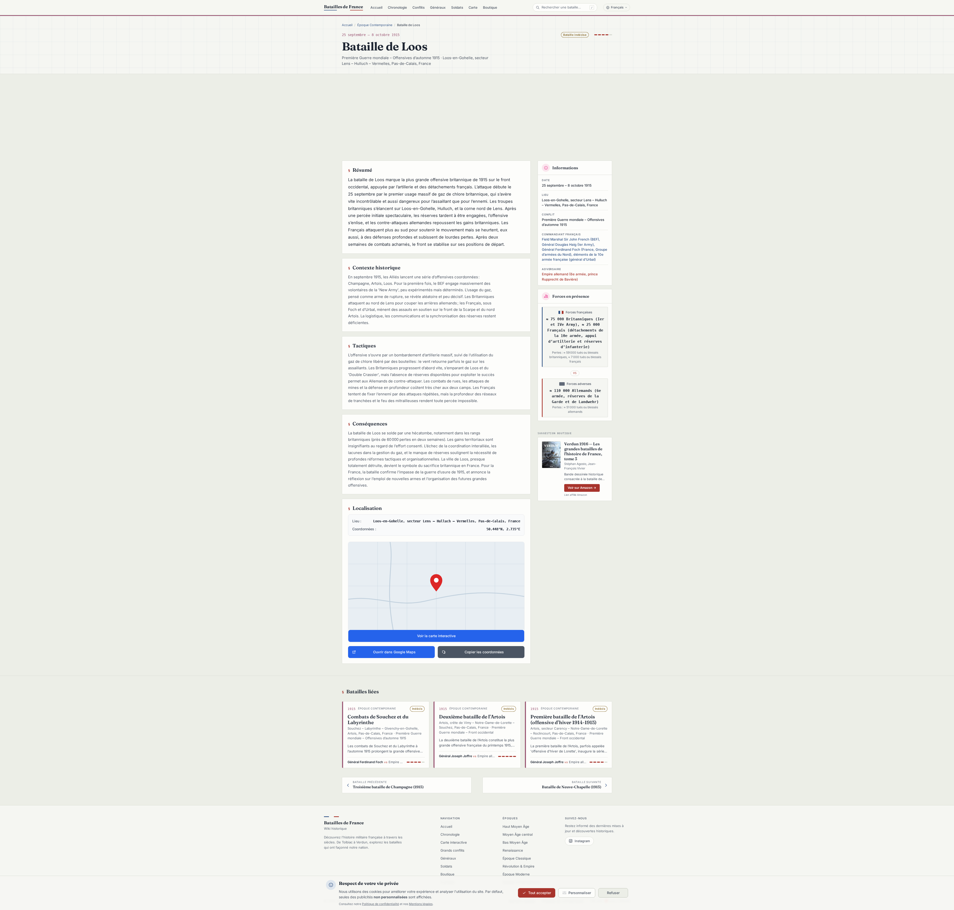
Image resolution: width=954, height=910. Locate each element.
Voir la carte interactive (436, 636)
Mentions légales (421, 904)
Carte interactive (453, 842)
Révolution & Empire (518, 866)
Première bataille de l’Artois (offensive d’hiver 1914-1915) (563, 719)
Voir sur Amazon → (582, 488)
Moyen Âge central (518, 834)
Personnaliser (579, 893)
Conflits (418, 7)
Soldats (457, 7)
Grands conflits (452, 850)
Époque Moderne (516, 874)
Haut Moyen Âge (516, 826)
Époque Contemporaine (374, 25)
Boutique (490, 7)
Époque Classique (517, 858)
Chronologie (397, 7)
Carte (473, 7)
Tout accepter (539, 893)
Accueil (376, 7)
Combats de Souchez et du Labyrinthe (378, 719)
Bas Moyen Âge (515, 842)
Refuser (613, 893)
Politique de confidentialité (380, 904)
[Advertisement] (477, 111)
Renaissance (513, 850)
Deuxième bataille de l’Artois (472, 717)
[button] (436, 592)
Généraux (438, 7)
